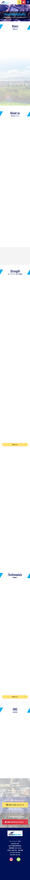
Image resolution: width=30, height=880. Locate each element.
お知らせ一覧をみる (15, 61)
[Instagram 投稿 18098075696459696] (8, 738)
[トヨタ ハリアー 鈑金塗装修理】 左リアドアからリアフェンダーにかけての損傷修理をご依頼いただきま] (21, 738)
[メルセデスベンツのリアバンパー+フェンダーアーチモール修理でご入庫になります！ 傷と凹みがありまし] (21, 752)
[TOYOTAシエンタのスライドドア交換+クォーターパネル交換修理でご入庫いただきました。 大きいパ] (21, 766)
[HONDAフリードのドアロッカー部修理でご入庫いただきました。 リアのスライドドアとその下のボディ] (8, 752)
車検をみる (15, 444)
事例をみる (15, 696)
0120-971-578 (15, 843)
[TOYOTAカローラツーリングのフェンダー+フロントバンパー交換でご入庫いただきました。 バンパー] (8, 766)
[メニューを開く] (28, 2)
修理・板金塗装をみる (15, 520)
